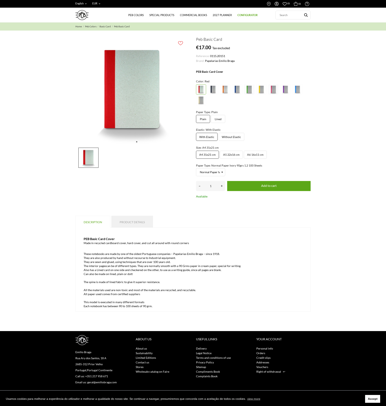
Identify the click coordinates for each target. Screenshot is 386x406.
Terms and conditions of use (213, 357)
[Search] (306, 15)
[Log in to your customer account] (277, 4)
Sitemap (201, 367)
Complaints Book (207, 376)
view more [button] (253, 398)
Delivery (201, 348)
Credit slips (263, 357)
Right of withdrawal (270, 371)
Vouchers (262, 367)
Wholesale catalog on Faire (152, 371)
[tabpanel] (132, 91)
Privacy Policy (205, 362)
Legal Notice (203, 353)
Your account (269, 339)
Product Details (132, 222)
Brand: (200, 60)
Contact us (269, 4)
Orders (260, 353)
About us (141, 348)
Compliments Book (208, 371)
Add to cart (269, 185)
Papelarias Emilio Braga (220, 60)
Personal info (264, 348)
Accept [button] (373, 398)
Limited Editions (146, 357)
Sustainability (144, 353)
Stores (140, 367)
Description (93, 222)
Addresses (262, 362)
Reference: (202, 56)
